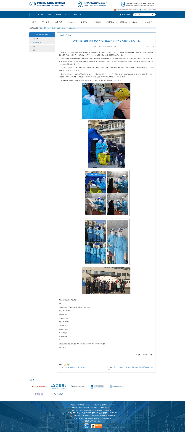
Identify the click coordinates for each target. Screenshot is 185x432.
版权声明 (96, 405)
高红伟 (94, 344)
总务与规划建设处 (131, 68)
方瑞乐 (71, 307)
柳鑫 (64, 325)
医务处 (123, 58)
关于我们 (50, 14)
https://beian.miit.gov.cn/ (107, 415)
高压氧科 (61, 333)
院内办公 (67, 14)
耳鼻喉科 (61, 314)
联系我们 (73, 405)
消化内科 (61, 336)
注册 (80, 14)
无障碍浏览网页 (126, 14)
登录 (75, 14)
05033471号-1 (77, 413)
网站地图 (81, 405)
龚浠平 (66, 307)
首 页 (34, 22)
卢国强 (145, 355)
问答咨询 (40, 14)
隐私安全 (111, 405)
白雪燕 (66, 329)
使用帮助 (104, 405)
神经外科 (61, 311)
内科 (62, 307)
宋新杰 (80, 307)
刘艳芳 (75, 307)
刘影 (65, 333)
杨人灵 (68, 318)
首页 (32, 14)
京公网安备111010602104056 (81, 415)
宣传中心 (139, 355)
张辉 (65, 336)
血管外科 (61, 322)
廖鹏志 (66, 322)
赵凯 (75, 344)
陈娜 (97, 344)
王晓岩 (138, 58)
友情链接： (33, 380)
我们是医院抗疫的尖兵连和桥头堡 (75, 367)
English (58, 14)
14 (153, 46)
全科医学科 (62, 318)
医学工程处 (94, 77)
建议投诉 (88, 405)
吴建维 (84, 307)
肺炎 (84, 52)
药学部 (61, 325)
